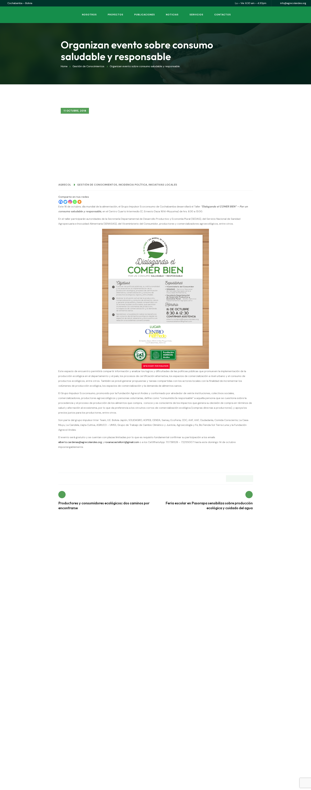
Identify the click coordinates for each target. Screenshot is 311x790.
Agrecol (64, 184)
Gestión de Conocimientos (97, 184)
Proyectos (115, 14)
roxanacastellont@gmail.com (122, 442)
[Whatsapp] (75, 202)
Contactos (222, 14)
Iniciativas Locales (163, 184)
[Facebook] (61, 202)
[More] (79, 202)
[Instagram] (70, 202)
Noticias (172, 14)
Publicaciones (144, 14)
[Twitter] (65, 202)
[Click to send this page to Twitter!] (236, 478)
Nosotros (89, 14)
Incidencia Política (133, 184)
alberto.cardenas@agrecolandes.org (80, 442)
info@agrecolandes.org (293, 3)
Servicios (196, 14)
